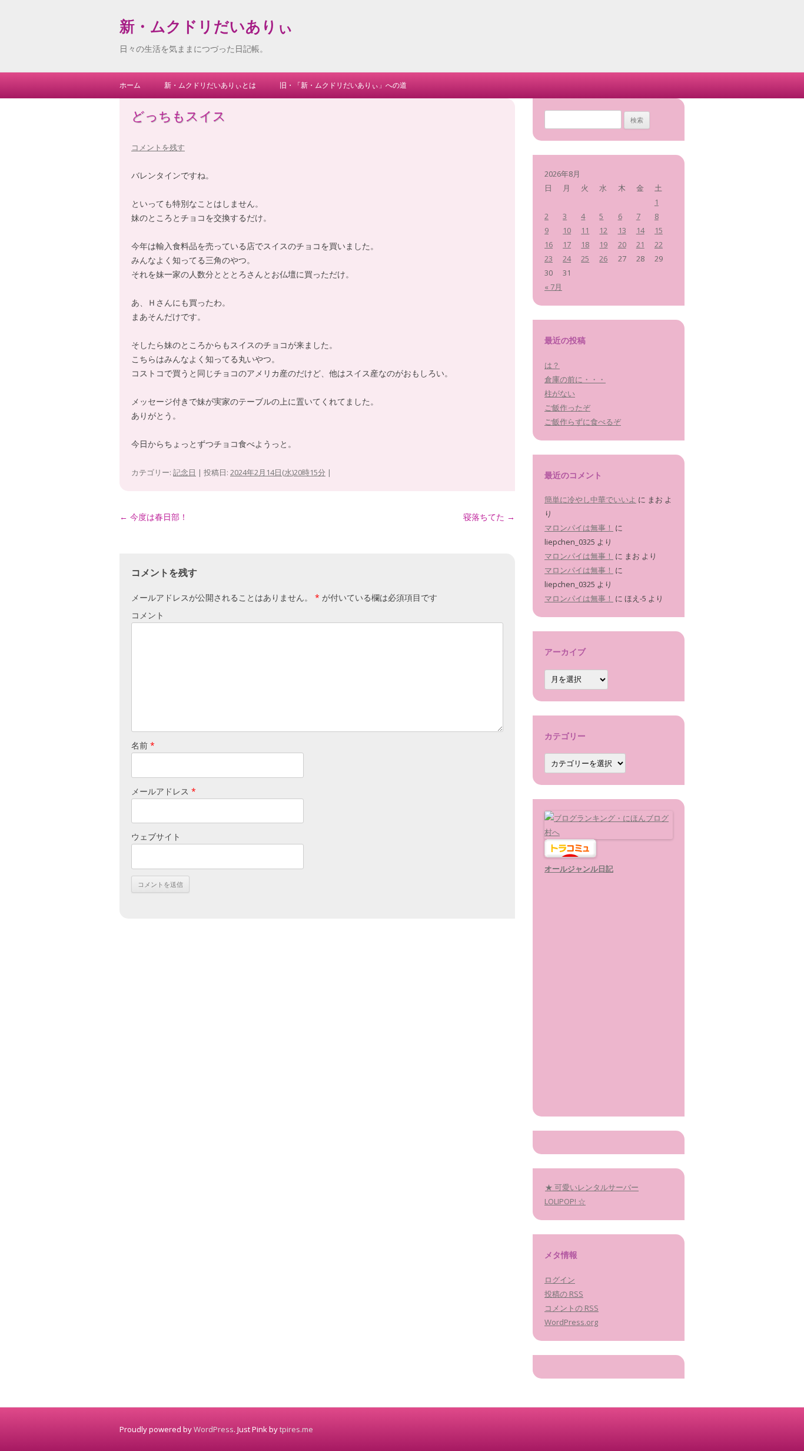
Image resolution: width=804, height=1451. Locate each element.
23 (548, 258)
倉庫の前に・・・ (575, 379)
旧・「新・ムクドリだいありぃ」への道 (343, 85)
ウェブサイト (156, 836)
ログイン (559, 1279)
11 (585, 230)
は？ (552, 365)
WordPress (214, 1429)
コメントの (571, 1308)
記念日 (184, 472)
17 (567, 244)
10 (567, 230)
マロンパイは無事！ (578, 527)
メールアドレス (163, 791)
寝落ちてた (489, 516)
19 (603, 244)
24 (567, 258)
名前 (143, 745)
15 (659, 230)
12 (603, 230)
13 (622, 230)
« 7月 (553, 286)
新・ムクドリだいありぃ (206, 28)
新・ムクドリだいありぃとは (210, 85)
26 (603, 258)
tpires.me (296, 1429)
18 (585, 244)
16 (548, 244)
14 (640, 230)
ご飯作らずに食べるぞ (582, 421)
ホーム (130, 85)
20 (622, 244)
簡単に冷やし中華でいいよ (590, 499)
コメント (147, 615)
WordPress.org (571, 1322)
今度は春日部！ (153, 516)
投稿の (563, 1293)
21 (640, 244)
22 (659, 244)
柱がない (559, 393)
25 (585, 258)
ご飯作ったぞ (567, 407)
